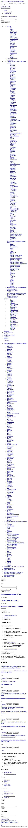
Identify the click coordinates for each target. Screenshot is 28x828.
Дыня (11, 251)
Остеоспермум (14, 186)
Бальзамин (13, 77)
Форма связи (7, 785)
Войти (5, 10)
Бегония (12, 79)
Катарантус (13, 134)
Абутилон (12, 64)
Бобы (11, 248)
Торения (12, 218)
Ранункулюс (13, 201)
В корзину (3, 678)
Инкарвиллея (13, 123)
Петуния (12, 193)
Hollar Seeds (13, 40)
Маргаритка (13, 165)
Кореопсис (13, 143)
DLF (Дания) (13, 32)
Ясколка (12, 239)
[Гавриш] (12, 326)
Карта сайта (7, 784)
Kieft (11, 41)
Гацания (12, 91)
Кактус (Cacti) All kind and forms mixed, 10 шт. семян (13, 726)
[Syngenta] (13, 321)
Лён (11, 152)
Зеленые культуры (11, 289)
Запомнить (5, 817)
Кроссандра (13, 147)
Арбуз (11, 244)
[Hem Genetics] (14, 310)
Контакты (6, 336)
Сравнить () (7, 13)
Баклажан (12, 245)
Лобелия (12, 158)
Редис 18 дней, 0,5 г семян (6, 684)
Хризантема (13, 224)
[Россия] (12, 328)
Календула (13, 126)
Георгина (12, 95)
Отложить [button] (15, 678)
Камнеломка (13, 130)
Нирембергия (13, 183)
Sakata (11, 57)
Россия (12, 55)
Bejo (11, 27)
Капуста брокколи (15, 256)
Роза (11, 207)
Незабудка (12, 179)
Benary (12, 29)
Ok (1, 825)
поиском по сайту (17, 645)
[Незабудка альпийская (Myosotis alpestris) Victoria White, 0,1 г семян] (14, 708)
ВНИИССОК (13, 53)
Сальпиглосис (13, 210)
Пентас (12, 192)
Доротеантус (13, 119)
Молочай (12, 171)
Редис (11, 279)
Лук (11, 272)
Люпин (12, 161)
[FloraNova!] (13, 307)
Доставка (6, 331)
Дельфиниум (13, 110)
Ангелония (13, 71)
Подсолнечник (14, 196)
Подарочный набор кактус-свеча (15, 294)
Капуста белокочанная (16, 255)
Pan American (13, 46)
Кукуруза (12, 270)
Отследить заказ (8, 772)
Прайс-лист (10, 60)
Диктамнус (13, 112)
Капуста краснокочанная (16, 262)
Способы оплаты (8, 332)
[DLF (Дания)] (14, 304)
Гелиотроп (13, 93)
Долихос (12, 116)
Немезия (12, 180)
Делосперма (13, 109)
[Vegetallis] (13, 324)
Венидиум (12, 84)
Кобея (11, 137)
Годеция (12, 103)
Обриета (12, 185)
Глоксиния (13, 102)
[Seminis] (12, 319)
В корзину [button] (9, 678)
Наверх (3, 750)
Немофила (12, 182)
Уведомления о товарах (10, 774)
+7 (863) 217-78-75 (5, 8)
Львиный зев (13, 159)
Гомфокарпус (13, 105)
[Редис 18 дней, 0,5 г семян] (8, 681)
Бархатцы (12, 78)
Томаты (12, 283)
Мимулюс (12, 168)
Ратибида (12, 203)
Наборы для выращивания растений (16, 293)
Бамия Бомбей (14, 246)
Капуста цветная (14, 267)
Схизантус (13, 216)
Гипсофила (13, 100)
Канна (11, 131)
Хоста (11, 223)
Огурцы (12, 275)
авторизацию (11, 642)
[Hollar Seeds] (14, 312)
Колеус (12, 138)
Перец (11, 277)
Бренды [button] (9, 26)
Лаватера (12, 150)
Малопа (12, 162)
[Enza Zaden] (13, 305)
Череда (12, 231)
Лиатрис (12, 154)
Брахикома (13, 81)
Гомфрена (12, 106)
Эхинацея (12, 237)
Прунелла (12, 200)
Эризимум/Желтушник (16, 234)
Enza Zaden (13, 33)
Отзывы (6, 783)
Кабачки (12, 253)
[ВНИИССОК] (14, 325)
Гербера (12, 96)
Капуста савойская (15, 266)
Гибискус (12, 98)
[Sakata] (12, 329)
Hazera (11, 36)
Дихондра (12, 114)
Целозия (12, 225)
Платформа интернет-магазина (7, 826)
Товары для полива (12, 297)
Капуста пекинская (15, 265)
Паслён (12, 187)
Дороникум (13, 117)
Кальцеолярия (13, 128)
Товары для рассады (12, 296)
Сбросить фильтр (5, 590)
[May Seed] (13, 315)
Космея (12, 144)
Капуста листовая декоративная (18, 263)
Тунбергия (13, 220)
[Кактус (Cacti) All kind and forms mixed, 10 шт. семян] (14, 723)
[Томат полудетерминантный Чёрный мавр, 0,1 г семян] (14, 695)
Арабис (12, 72)
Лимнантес (13, 155)
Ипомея (12, 124)
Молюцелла (13, 172)
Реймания (12, 204)
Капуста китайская (15, 259)
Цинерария (13, 228)
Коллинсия (13, 140)
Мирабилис (13, 169)
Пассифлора (13, 189)
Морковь (12, 273)
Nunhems (12, 44)
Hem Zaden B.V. (14, 39)
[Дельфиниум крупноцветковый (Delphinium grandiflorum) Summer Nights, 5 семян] (14, 667)
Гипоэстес (12, 99)
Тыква (11, 284)
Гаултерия (12, 89)
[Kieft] (12, 314)
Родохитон (13, 206)
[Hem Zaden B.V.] (15, 311)
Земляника (13, 252)
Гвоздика (12, 92)
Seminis (12, 47)
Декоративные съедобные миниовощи (17, 287)
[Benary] (12, 301)
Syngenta (12, 48)
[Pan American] (14, 318)
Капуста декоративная (16, 133)
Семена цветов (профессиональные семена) (15, 343)
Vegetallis (12, 51)
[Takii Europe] (14, 322)
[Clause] (12, 303)
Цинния (12, 230)
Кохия (11, 145)
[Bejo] (12, 300)
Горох (11, 249)
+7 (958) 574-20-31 (5, 6)
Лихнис (12, 157)
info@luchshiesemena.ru (10, 16)
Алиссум (12, 68)
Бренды (6, 298)
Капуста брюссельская (16, 258)
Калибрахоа (13, 127)
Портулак (12, 197)
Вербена (12, 85)
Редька (12, 280)
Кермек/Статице (14, 136)
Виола (11, 86)
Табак (11, 217)
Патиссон (12, 276)
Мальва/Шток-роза (15, 164)
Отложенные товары (12, 58)
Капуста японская (14, 269)
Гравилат (12, 107)
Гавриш (12, 54)
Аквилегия (13, 67)
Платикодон (13, 194)
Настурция (13, 178)
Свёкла (12, 282)
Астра (11, 75)
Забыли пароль (5, 819)
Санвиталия (13, 211)
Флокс (11, 221)
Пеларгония (13, 190)
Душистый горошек (15, 120)
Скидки (6, 333)
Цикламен (12, 227)
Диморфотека (13, 113)
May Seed (12, 43)
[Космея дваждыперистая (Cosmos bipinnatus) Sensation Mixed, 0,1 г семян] (14, 737)
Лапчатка (12, 151)
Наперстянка (13, 176)
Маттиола (12, 166)
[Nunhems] (13, 317)
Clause (11, 30)
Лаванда (12, 148)
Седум (11, 213)
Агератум (12, 65)
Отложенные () (8, 12)
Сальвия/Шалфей (14, 209)
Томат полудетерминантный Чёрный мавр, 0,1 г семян (13, 698)
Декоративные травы (12, 290)
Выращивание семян (9, 335)
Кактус (9, 291)
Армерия (12, 74)
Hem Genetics (13, 37)
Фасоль (12, 286)
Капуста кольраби (14, 260)
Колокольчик (13, 141)
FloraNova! (13, 34)
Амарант (12, 70)
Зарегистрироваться (10, 820)
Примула (12, 199)
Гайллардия (13, 88)
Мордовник (13, 173)
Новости (6, 338)
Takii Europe (13, 50)
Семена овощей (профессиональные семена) (15, 521)
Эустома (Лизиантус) (15, 235)
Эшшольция (13, 238)
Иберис (12, 121)
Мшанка (12, 175)
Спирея (12, 214)
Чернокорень (13, 232)
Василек (12, 82)
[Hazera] (12, 308)
